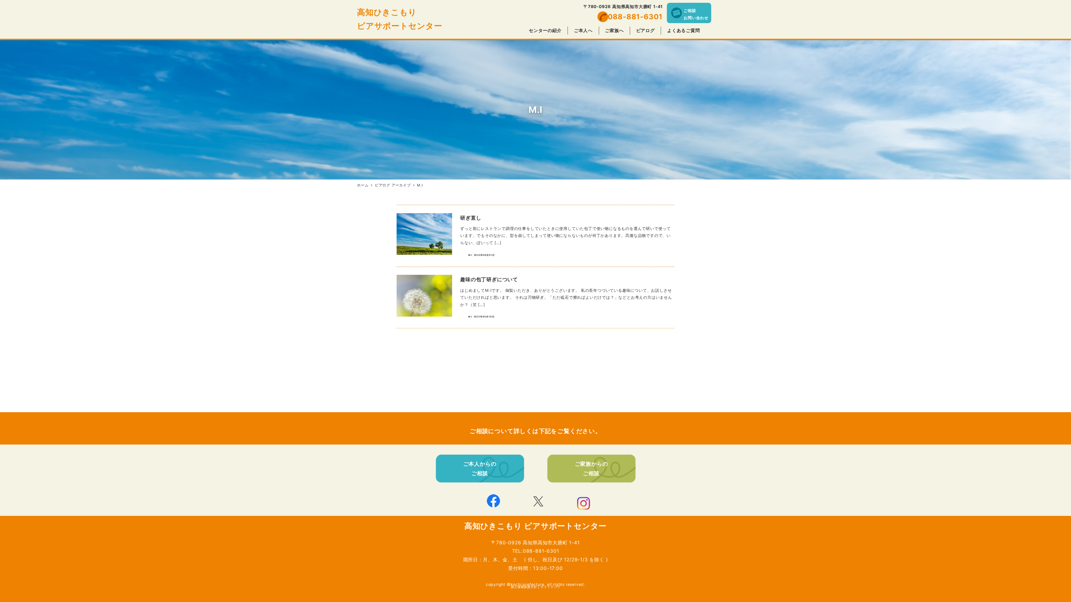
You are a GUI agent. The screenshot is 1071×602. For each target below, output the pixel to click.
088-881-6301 (635, 16)
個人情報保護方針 (524, 587)
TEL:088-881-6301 (535, 551)
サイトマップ (550, 587)
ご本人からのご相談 (479, 468)
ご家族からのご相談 (591, 468)
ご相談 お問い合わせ (696, 14)
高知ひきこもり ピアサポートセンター (535, 526)
